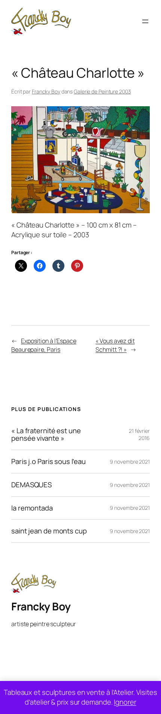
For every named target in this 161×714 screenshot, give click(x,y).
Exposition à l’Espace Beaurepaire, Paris (43, 345)
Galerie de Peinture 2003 (102, 91)
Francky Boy (46, 91)
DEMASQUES (31, 485)
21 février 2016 (139, 434)
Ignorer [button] (125, 702)
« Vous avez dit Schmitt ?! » (115, 345)
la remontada (32, 508)
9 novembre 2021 (130, 461)
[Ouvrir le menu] (145, 21)
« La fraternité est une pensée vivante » (46, 434)
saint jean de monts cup (49, 531)
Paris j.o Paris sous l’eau (48, 461)
